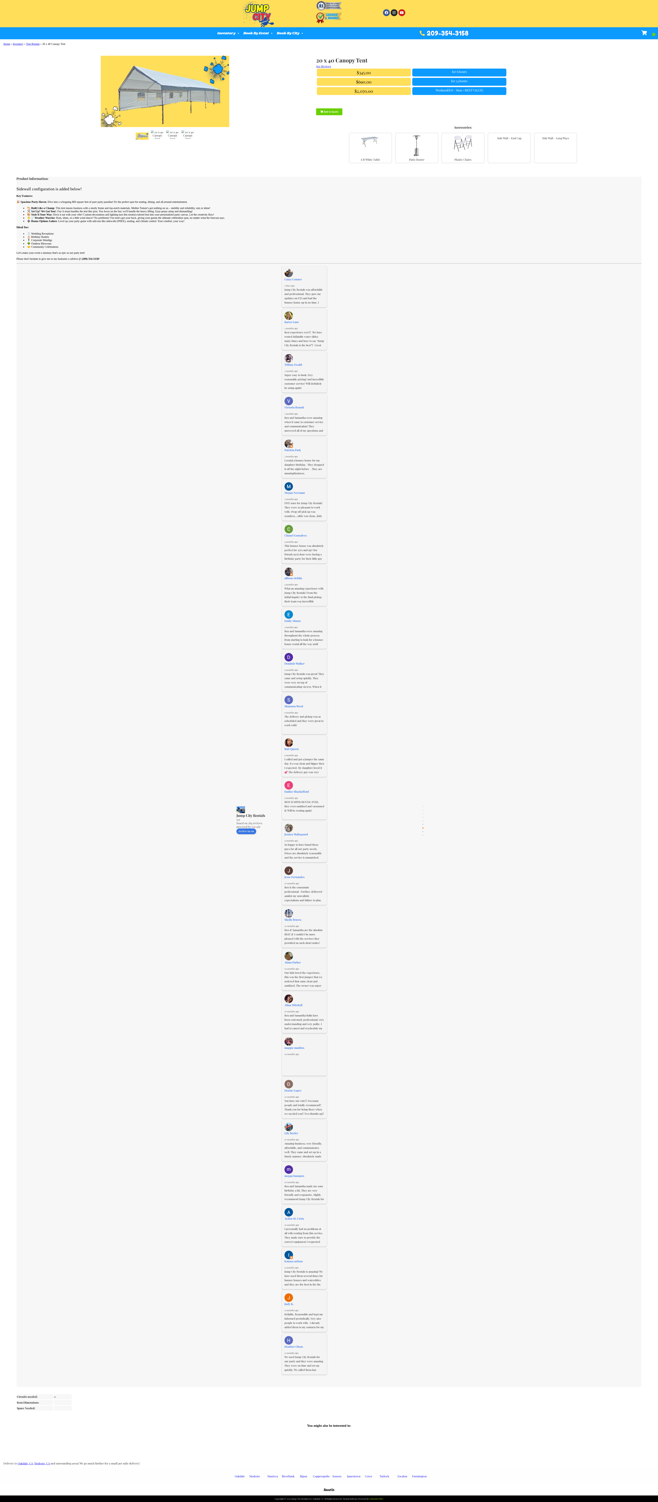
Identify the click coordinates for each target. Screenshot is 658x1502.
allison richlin (293, 585)
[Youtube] (401, 12)
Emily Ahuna (292, 628)
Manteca (272, 1477)
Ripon (303, 1477)
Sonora (336, 1477)
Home (6, 44)
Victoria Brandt (294, 414)
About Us (329, 1491)
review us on (246, 838)
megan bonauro (294, 1183)
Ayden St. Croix (294, 1225)
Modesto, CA (42, 1465)
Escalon (402, 1477)
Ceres (368, 1477)
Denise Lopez (292, 1097)
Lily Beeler (291, 1140)
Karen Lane (291, 329)
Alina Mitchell (293, 1012)
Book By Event (256, 33)
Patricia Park (292, 457)
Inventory (226, 33)
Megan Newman (294, 500)
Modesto (254, 1477)
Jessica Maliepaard (296, 841)
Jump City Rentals (250, 822)
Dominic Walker (294, 670)
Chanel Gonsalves (295, 542)
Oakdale (240, 1477)
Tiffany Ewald (293, 371)
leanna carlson (293, 1268)
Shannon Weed (293, 713)
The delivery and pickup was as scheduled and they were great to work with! (304, 728)
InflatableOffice (376, 1500)
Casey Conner (293, 286)
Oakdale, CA (25, 1465)
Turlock (384, 1477)
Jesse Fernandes (294, 884)
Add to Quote (330, 108)
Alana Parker (292, 969)
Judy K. (289, 1311)
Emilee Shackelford (296, 798)
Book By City (288, 33)
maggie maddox (294, 1055)
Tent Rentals (33, 44)
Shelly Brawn (292, 926)
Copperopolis (321, 1477)
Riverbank (288, 1477)
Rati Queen (291, 756)
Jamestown (354, 1477)
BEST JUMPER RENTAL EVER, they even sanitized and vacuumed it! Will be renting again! (304, 813)
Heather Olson (293, 1353)
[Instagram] (394, 12)
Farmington (419, 1477)
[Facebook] (386, 12)
